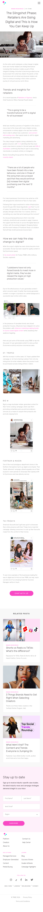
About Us (6, 846)
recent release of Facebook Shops (19, 227)
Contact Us (26, 839)
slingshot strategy (9, 71)
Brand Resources (17, 8)
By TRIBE (29, 8)
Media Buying (7, 867)
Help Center (26, 842)
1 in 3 (19, 144)
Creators (6, 842)
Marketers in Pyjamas (25, 98)
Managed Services (9, 856)
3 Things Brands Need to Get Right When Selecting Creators (21, 697)
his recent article (9, 255)
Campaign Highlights (29, 867)
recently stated (8, 157)
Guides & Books (27, 863)
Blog (23, 856)
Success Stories (27, 860)
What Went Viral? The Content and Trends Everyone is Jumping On (19, 748)
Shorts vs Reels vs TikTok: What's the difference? (19, 649)
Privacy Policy (27, 897)
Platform (6, 839)
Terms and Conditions (23, 901)
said (29, 207)
